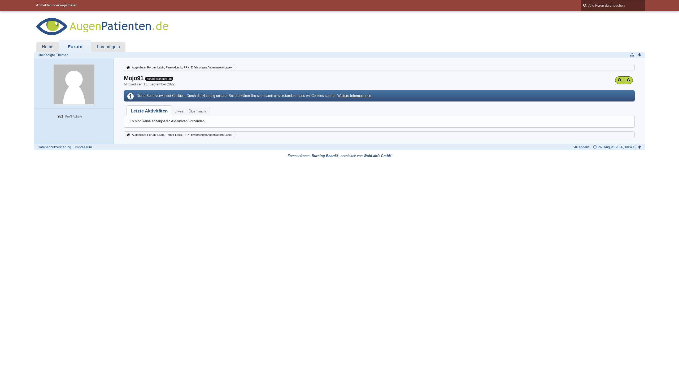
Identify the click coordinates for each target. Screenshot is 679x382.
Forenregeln (108, 47)
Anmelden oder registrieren (56, 5)
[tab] (149, 111)
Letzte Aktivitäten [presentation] (149, 111)
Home (47, 47)
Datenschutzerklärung (54, 147)
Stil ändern (581, 147)
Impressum (83, 147)
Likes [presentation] (179, 111)
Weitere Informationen (354, 96)
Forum (75, 46)
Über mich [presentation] (197, 111)
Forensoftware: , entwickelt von (339, 156)
